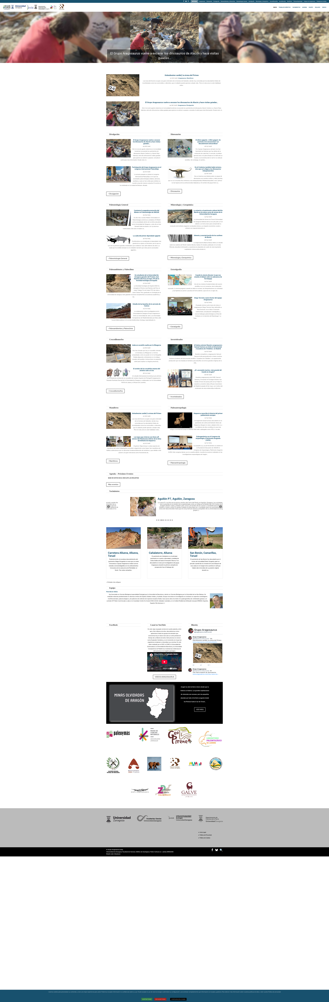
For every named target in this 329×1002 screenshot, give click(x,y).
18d (211, 638)
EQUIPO (311, 7)
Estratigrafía (251, 1)
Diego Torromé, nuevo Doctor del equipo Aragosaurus (208, 299)
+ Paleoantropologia (177, 463)
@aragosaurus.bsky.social (203, 632)
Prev (108, 506)
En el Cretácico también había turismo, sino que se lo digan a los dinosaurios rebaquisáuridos (208, 169)
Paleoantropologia (297, 1)
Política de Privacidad (206, 835)
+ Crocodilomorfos (115, 391)
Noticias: (194, 1)
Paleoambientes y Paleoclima (228, 1)
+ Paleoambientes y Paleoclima (120, 328)
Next (220, 506)
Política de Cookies (205, 838)
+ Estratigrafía (175, 327)
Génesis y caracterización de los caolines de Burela (208, 236)
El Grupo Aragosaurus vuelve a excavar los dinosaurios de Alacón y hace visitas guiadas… (181, 102)
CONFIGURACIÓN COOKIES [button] (178, 999)
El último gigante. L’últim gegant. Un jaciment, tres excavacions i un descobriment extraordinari (208, 141)
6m (211, 670)
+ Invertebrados (176, 397)
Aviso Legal (203, 832)
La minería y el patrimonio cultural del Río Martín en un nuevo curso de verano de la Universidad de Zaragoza (208, 212)
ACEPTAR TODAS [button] (146, 999)
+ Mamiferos (113, 461)
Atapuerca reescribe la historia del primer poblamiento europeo (208, 414)
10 (172, 520)
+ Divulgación (113, 194)
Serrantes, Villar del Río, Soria (154, 498)
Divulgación (216, 1)
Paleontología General (241, 1)
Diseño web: (110, 854)
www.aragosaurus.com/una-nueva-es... (206, 674)
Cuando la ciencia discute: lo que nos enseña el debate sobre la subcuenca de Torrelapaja (208, 277)
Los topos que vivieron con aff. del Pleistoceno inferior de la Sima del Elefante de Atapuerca (146, 438)
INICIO (275, 7)
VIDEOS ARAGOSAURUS (164, 677)
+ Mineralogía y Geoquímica (180, 258)
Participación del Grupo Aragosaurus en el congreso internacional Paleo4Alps (146, 168)
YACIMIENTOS (296, 7)
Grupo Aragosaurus (205, 629)
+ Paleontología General (117, 258)
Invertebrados (282, 1)
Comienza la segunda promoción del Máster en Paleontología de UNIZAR (146, 211)
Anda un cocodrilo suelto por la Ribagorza (146, 345)
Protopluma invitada (321, 1)
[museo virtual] (195, 770)
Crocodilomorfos (274, 1)
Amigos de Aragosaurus (309, 1)
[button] (164, 37)
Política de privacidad (274, 992)
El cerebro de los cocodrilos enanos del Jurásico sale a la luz (146, 369)
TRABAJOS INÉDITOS (285, 7)
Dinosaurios (209, 1)
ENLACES (317, 7)
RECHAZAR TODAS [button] (160, 999)
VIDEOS (324, 7)
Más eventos (113, 484)
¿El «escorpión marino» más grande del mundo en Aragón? (208, 371)
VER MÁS (200, 709)
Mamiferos (289, 1)
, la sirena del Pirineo (182, 75)
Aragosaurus (202, 1)
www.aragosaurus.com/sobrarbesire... (205, 642)
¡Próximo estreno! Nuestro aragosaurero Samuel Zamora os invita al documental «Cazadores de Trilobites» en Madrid (208, 347)
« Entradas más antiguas (113, 582)
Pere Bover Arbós (112, 592)
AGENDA (304, 7)
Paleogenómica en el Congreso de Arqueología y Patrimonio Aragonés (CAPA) (208, 438)
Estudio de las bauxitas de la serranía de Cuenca (146, 305)
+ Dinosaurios (175, 191)
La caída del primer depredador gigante (146, 236)
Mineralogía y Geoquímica (262, 1)
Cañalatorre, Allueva (160, 552)
